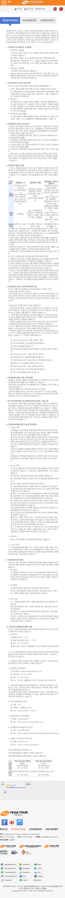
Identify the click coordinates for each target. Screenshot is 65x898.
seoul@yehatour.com (15, 788)
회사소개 (3, 829)
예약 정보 (41, 9)
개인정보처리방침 (10, 20)
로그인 (18, 9)
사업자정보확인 (51, 829)
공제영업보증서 (47, 20)
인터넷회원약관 (29, 20)
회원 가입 (29, 9)
